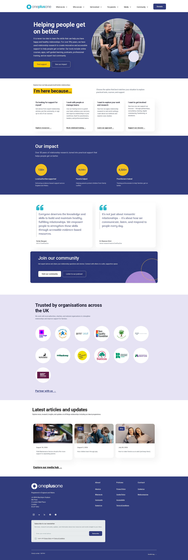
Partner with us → (45, 391)
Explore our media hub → (47, 467)
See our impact (61, 64)
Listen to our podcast (74, 274)
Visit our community (50, 274)
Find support (42, 64)
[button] (62, 7)
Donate (160, 6)
